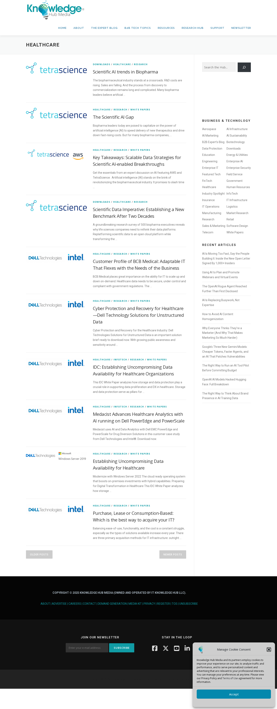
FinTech (207, 180)
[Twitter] (166, 648)
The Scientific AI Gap (113, 117)
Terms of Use (230, 678)
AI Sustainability (237, 135)
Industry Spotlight (213, 193)
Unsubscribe (188, 603)
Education (208, 154)
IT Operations (210, 206)
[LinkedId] (187, 648)
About (78, 27)
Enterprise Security (239, 167)
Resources (166, 27)
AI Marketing (210, 135)
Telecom (207, 232)
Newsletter (241, 27)
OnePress (150, 679)
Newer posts (172, 554)
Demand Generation (112, 603)
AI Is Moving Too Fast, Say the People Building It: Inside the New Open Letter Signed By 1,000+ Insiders (226, 258)
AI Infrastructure (237, 129)
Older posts (39, 554)
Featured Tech (211, 174)
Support (217, 27)
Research (141, 64)
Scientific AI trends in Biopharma (125, 72)
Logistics (232, 206)
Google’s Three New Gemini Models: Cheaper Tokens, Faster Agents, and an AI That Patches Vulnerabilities (225, 351)
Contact (89, 603)
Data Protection (212, 148)
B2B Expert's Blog (213, 142)
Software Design (237, 225)
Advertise (59, 603)
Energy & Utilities (237, 154)
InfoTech (120, 359)
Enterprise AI (235, 161)
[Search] (244, 67)
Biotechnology (236, 142)
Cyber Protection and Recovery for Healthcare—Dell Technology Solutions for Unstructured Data (138, 315)
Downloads (101, 64)
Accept (234, 694)
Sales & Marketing (213, 225)
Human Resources (238, 187)
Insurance (208, 200)
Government (235, 180)
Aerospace (209, 129)
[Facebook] (154, 648)
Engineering (209, 161)
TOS (174, 603)
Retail (230, 219)
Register (163, 603)
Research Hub (193, 27)
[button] (269, 650)
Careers (75, 603)
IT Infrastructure (237, 200)
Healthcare (122, 64)
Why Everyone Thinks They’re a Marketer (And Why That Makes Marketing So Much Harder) (222, 332)
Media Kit (135, 603)
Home (62, 27)
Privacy (149, 603)
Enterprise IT (210, 167)
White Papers (140, 109)
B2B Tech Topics (138, 27)
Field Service (235, 174)
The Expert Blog (104, 27)
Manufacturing (211, 213)
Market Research (237, 213)
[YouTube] (176, 648)
